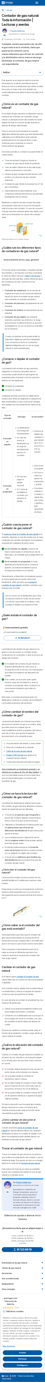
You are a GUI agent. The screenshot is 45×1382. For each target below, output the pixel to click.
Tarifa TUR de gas (32, 276)
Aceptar (22, 1353)
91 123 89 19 (24, 1249)
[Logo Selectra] (7, 2)
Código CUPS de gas (15, 755)
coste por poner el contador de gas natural (21, 534)
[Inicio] (3, 10)
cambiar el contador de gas (28, 976)
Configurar (22, 1365)
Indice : (7, 72)
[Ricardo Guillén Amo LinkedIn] (5, 34)
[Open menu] (37, 3)
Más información (9, 1346)
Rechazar (22, 1359)
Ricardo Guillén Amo (18, 31)
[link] (10, 1305)
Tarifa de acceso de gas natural (19, 751)
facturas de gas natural (30, 1163)
